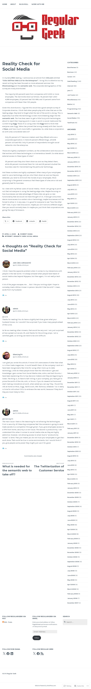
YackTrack (70, 123)
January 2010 (72, 488)
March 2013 (71, 318)
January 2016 (72, 162)
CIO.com (49, 78)
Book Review (71, 67)
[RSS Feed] (42, 653)
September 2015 (72, 180)
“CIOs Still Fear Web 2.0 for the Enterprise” (20, 80)
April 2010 (70, 474)
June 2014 (70, 249)
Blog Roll (23, 4)
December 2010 (72, 437)
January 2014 (72, 272)
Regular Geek (11, 673)
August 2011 (71, 401)
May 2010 (70, 470)
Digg (15, 124)
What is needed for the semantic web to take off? (17, 469)
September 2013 (73, 290)
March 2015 (71, 208)
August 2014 (71, 240)
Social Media (32, 236)
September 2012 (72, 346)
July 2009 (70, 516)
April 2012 (70, 369)
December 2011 (72, 382)
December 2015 (72, 166)
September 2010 (73, 451)
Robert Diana (26, 234)
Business (70, 72)
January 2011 (71, 433)
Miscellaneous (72, 99)
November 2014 (72, 226)
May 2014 (70, 254)
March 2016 (71, 153)
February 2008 (72, 594)
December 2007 (72, 603)
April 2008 (71, 584)
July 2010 (70, 460)
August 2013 (71, 295)
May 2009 (70, 525)
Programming (72, 109)
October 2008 (72, 557)
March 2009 (71, 534)
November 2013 (72, 281)
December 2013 (72, 277)
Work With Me (38, 4)
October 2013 (72, 286)
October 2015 (71, 176)
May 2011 (70, 414)
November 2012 (72, 336)
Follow (37, 638)
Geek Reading (72, 81)
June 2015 (70, 194)
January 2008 (72, 598)
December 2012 (72, 332)
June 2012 (70, 359)
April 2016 (70, 148)
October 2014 (71, 231)
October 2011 (71, 391)
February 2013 (72, 323)
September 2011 (72, 396)
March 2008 (71, 589)
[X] (4, 653)
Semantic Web (19, 236)
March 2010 (71, 479)
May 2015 (70, 199)
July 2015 (70, 189)
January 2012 (72, 378)
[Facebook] (8, 653)
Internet (9, 236)
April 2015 (70, 203)
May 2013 (70, 309)
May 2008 (70, 580)
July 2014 (70, 244)
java (68, 90)
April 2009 (71, 529)
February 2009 (72, 538)
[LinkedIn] (12, 653)
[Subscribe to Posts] (3, 622)
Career (69, 77)
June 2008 (71, 575)
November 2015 (72, 171)
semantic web (26, 86)
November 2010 (72, 442)
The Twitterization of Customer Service (49, 467)
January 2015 (72, 217)
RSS (13, 78)
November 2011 (72, 387)
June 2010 (70, 465)
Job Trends (71, 95)
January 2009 (72, 543)
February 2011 (72, 428)
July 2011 (70, 405)
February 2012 (72, 373)
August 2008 (71, 566)
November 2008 (73, 552)
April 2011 (70, 419)
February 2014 (72, 268)
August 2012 (71, 350)
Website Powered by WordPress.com (45, 685)
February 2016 (72, 157)
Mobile (69, 104)
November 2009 (72, 497)
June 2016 (70, 139)
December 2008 (72, 548)
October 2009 (72, 502)
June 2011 (70, 410)
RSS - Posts (8, 622)
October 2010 (72, 447)
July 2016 (70, 134)
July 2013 (70, 300)
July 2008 (70, 571)
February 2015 (72, 212)
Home (4, 4)
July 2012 (70, 355)
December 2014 (72, 222)
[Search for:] (75, 622)
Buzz (6, 129)
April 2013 (70, 313)
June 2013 (70, 304)
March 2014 (71, 263)
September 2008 (73, 561)
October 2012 (71, 341)
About (13, 4)
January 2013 (72, 327)
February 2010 (72, 483)
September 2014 (72, 235)
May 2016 (70, 143)
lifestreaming (8, 86)
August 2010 (71, 456)
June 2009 (71, 520)
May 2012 (70, 364)
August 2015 (71, 185)
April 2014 (70, 258)
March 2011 (71, 424)
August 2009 (71, 511)
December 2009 (72, 492)
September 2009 (73, 506)
